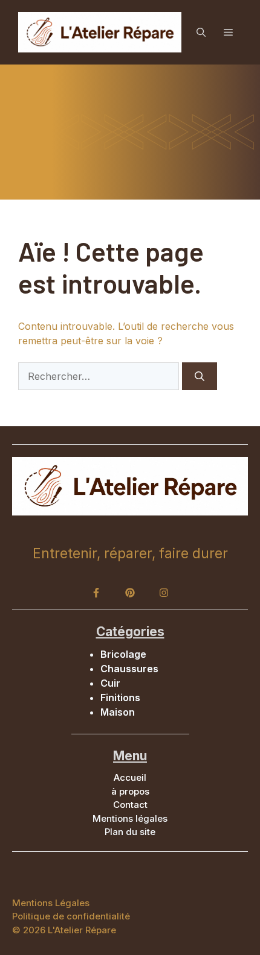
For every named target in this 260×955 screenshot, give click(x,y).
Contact (130, 804)
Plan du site (130, 831)
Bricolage (123, 654)
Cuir (110, 683)
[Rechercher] (199, 376)
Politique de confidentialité (71, 916)
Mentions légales (130, 818)
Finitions (120, 698)
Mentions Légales (50, 903)
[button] (201, 32)
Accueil (130, 777)
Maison (117, 712)
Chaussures (129, 669)
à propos (130, 791)
